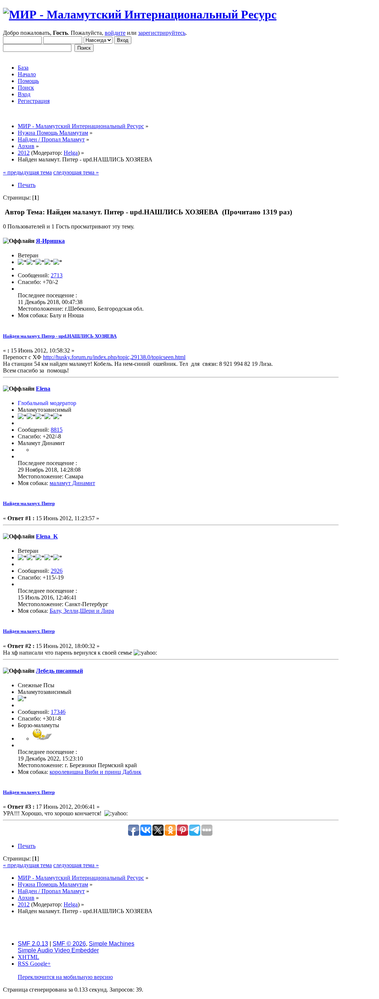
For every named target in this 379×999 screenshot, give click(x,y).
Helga (71, 153)
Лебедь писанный (59, 671)
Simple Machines (111, 943)
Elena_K (47, 536)
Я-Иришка (50, 241)
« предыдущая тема (27, 172)
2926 (57, 571)
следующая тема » (76, 172)
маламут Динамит (72, 483)
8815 (57, 430)
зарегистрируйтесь (161, 33)
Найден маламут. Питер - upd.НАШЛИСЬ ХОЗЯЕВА (60, 336)
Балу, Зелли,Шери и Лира (82, 611)
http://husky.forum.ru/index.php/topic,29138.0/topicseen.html (114, 357)
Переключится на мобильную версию (65, 977)
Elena (43, 388)
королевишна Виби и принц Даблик (95, 772)
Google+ (40, 963)
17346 (58, 712)
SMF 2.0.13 (33, 943)
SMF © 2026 (69, 943)
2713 (57, 275)
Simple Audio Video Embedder (58, 950)
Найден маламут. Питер (29, 503)
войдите (115, 33)
